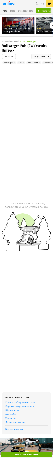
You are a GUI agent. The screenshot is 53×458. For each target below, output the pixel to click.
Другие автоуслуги (15, 422)
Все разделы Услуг (15, 429)
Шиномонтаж (12, 410)
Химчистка (10, 418)
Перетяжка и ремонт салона (19, 406)
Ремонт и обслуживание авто (20, 402)
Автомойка (10, 414)
